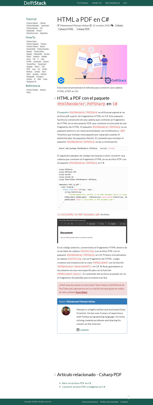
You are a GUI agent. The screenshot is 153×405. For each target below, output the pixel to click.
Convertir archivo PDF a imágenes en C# (83, 386)
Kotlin (44, 69)
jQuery (46, 61)
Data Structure (32, 33)
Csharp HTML (65, 29)
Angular (30, 67)
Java (34, 69)
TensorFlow (31, 64)
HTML (29, 61)
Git (41, 28)
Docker (46, 54)
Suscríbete (81, 292)
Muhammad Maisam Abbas (74, 25)
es (124, 3)
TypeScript (42, 64)
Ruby (28, 74)
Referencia (112, 3)
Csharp (37, 72)
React (37, 67)
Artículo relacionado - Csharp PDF (89, 374)
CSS (43, 67)
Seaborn (36, 56)
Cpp (42, 59)
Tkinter (43, 23)
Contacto (124, 402)
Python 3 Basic (32, 23)
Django (29, 54)
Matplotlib (30, 31)
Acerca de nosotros (90, 402)
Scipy (29, 92)
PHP (28, 69)
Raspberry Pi (31, 82)
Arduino (36, 74)
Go (39, 69)
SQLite (29, 79)
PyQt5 (39, 31)
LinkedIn (84, 329)
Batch (42, 46)
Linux (29, 59)
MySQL (43, 74)
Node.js (29, 72)
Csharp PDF (83, 29)
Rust (44, 72)
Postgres (39, 77)
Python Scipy (31, 41)
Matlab (44, 56)
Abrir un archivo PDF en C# (76, 383)
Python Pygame (32, 44)
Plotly (29, 56)
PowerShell (31, 49)
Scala (45, 79)
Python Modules (33, 26)
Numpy (29, 51)
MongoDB (30, 77)
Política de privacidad (109, 402)
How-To (97, 3)
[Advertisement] (38, 131)
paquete (78, 112)
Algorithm (44, 33)
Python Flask (39, 51)
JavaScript (45, 26)
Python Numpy (32, 28)
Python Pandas (43, 49)
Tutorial (82, 3)
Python (43, 44)
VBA (39, 79)
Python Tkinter (32, 46)
